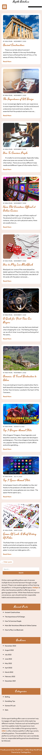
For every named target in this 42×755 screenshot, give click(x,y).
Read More (7, 61)
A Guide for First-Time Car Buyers (17, 320)
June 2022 (8, 659)
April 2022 (8, 668)
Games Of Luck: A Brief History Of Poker (19, 536)
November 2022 (10, 646)
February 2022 (10, 676)
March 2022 (9, 672)
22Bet (4, 731)
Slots (6, 710)
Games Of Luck (10, 706)
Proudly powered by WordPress (11, 750)
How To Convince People (15, 153)
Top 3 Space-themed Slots (16, 480)
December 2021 (10, 681)
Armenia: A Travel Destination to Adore (20, 378)
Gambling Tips (10, 701)
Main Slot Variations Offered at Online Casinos (19, 209)
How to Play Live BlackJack (18, 264)
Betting (7, 697)
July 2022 (8, 655)
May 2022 (8, 663)
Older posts (7, 562)
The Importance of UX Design (18, 99)
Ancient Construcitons (13, 45)
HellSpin (35, 587)
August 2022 (9, 650)
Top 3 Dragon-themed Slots (17, 430)
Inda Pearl (9, 41)
